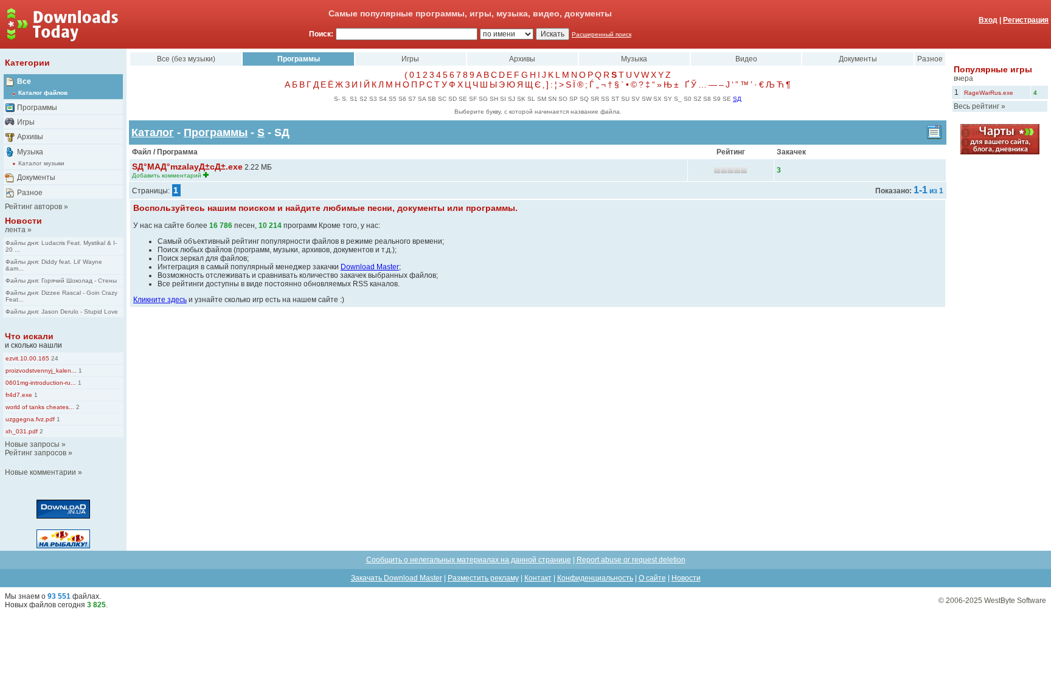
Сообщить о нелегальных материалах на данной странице (468, 560)
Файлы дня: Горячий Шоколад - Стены (61, 280)
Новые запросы (32, 444)
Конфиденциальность (595, 578)
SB (432, 98)
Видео (746, 59)
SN (552, 98)
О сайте (652, 578)
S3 (373, 98)
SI (503, 98)
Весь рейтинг (976, 106)
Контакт (538, 578)
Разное (30, 192)
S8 (707, 98)
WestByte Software (1015, 600)
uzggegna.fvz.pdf (30, 419)
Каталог (152, 132)
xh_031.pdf (21, 431)
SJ (511, 98)
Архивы (30, 137)
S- (337, 98)
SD (452, 98)
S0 (688, 98)
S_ (678, 98)
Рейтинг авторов (33, 206)
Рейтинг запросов (35, 453)
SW (646, 98)
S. (345, 98)
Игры (26, 122)
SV (635, 98)
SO (562, 98)
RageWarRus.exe (988, 92)
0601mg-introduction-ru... (40, 382)
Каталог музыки (41, 163)
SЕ (727, 98)
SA (422, 98)
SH (494, 98)
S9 (717, 98)
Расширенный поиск (601, 34)
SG (483, 98)
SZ (697, 98)
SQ (584, 98)
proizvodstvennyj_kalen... (41, 370)
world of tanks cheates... (39, 407)
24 (53, 358)
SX (657, 98)
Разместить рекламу (483, 578)
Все (24, 81)
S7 (412, 98)
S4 (383, 98)
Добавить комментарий (166, 175)
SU (625, 98)
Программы (37, 107)
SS (605, 98)
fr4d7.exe (18, 394)
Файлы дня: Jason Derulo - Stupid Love (61, 311)
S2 (363, 98)
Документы (36, 177)
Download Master (370, 267)
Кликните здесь (160, 299)
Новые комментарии (40, 472)
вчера (963, 78)
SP (573, 98)
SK (521, 98)
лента (15, 230)
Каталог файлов (43, 92)
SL (531, 98)
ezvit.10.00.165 (27, 358)
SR (595, 98)
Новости (23, 221)
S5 (393, 98)
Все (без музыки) (186, 59)
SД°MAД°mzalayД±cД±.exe (187, 166)
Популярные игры (993, 69)
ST (615, 98)
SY (668, 98)
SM (541, 98)
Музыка (30, 152)
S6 (402, 98)
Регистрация (1026, 20)
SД (737, 98)
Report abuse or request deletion (631, 560)
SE (463, 98)
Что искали (29, 336)
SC (442, 98)
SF (473, 98)
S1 (354, 98)
